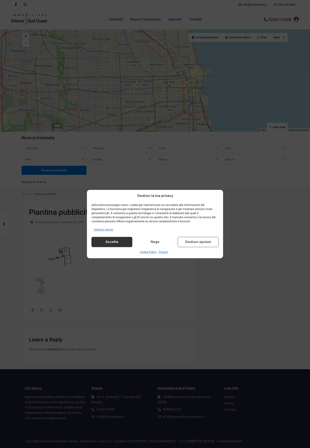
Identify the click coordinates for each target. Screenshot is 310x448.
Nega (155, 242)
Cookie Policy (148, 252)
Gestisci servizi (103, 229)
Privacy (163, 252)
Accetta (112, 242)
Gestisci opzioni (198, 242)
